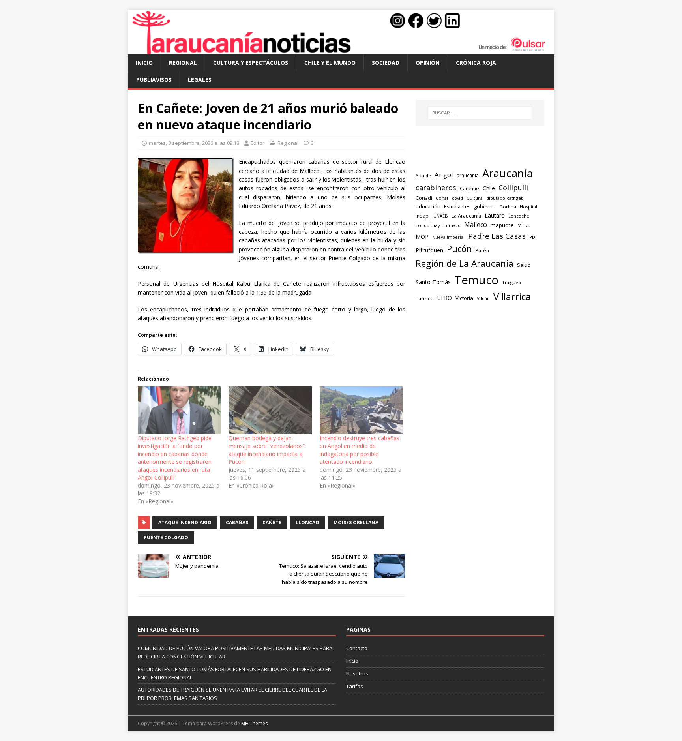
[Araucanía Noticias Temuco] (341, 50)
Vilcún (483, 298)
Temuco (476, 280)
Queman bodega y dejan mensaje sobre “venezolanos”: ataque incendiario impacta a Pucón (267, 449)
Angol (444, 174)
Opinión (428, 62)
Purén (482, 250)
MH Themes (254, 723)
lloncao (307, 522)
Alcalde (423, 175)
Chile (489, 188)
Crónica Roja (476, 62)
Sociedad (385, 62)
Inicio (144, 62)
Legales (200, 79)
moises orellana (356, 522)
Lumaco (452, 225)
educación (428, 206)
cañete (271, 522)
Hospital (528, 207)
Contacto (356, 648)
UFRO (444, 298)
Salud (524, 264)
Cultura (475, 198)
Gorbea (507, 207)
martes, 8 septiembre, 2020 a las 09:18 (194, 142)
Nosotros (357, 673)
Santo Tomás (433, 282)
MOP (422, 236)
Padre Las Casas (497, 236)
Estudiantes (457, 206)
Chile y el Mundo (330, 62)
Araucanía (507, 173)
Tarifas (354, 686)
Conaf (442, 198)
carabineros (436, 187)
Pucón (459, 249)
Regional (183, 62)
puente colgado (166, 537)
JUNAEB (440, 216)
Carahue (469, 188)
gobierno (485, 206)
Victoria (464, 298)
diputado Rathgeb (505, 198)
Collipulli (513, 187)
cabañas (237, 522)
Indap (422, 215)
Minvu (523, 225)
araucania (468, 175)
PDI (532, 237)
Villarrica (512, 296)
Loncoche (518, 216)
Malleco (475, 224)
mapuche (502, 225)
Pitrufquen (429, 250)
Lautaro (495, 215)
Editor (257, 142)
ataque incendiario (185, 522)
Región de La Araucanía (464, 263)
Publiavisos (154, 79)
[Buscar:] (480, 113)
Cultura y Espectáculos (250, 62)
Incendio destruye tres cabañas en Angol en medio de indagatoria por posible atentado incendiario (359, 449)
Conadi (424, 197)
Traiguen (511, 282)
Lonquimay (428, 225)
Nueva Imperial (448, 237)
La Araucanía (466, 215)
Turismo (425, 298)
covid (457, 198)
